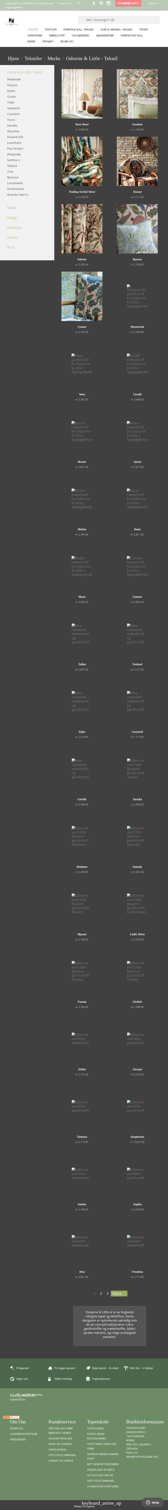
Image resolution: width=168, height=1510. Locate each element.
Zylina (82, 1069)
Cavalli (137, 394)
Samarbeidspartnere (23, 1434)
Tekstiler (51, 29)
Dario (137, 529)
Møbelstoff (57, 35)
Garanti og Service (61, 1460)
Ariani (137, 461)
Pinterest (101, 3)
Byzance (12, 177)
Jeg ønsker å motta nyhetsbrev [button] (26, 1397)
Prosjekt (47, 41)
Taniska (137, 799)
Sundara (137, 124)
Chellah (137, 1001)
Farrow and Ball (132, 35)
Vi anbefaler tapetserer (102, 1486)
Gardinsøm (34, 35)
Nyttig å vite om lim (100, 1475)
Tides (11, 102)
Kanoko (12, 125)
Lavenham (14, 143)
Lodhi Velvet (137, 934)
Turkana (82, 1136)
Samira (82, 1204)
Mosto (82, 596)
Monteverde (137, 326)
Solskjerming (80, 35)
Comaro (137, 596)
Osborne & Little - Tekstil (24, 72)
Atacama (13, 131)
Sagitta (137, 1204)
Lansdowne (15, 183)
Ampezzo (13, 108)
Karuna (137, 259)
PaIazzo (12, 85)
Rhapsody (14, 154)
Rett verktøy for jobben (103, 1464)
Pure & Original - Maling (116, 29)
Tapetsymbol (95, 1428)
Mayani (81, 934)
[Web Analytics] (11, 1417)
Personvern (18, 1439)
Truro (11, 120)
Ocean (11, 97)
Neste (118, 1293)
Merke (31, 41)
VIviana (12, 166)
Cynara (82, 326)
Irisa (10, 171)
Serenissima (15, 189)
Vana (82, 394)
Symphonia (137, 1136)
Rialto (11, 91)
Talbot (82, 664)
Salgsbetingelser (60, 1438)
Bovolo (82, 461)
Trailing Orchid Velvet (82, 191)
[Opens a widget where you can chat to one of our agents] (152, 1503)
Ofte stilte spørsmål (62, 1455)
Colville (81, 799)
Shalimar (81, 866)
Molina (82, 529)
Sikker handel (58, 1449)
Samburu (13, 160)
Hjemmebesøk (105, 35)
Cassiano (13, 114)
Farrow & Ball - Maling (79, 29)
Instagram (108, 3)
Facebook (94, 3)
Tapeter (32, 29)
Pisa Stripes (15, 148)
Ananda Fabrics (17, 195)
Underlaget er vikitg (101, 1470)
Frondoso (137, 1271)
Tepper (143, 29)
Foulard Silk (15, 137)
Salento (81, 259)
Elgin (82, 731)
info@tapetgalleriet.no (142, 1457)
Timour (137, 191)
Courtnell (137, 731)
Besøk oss (67, 41)
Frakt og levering (60, 1444)
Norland (137, 664)
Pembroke (14, 79)
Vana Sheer (82, 124)
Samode (137, 866)
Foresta (82, 1001)
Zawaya (137, 1069)
